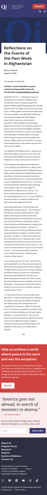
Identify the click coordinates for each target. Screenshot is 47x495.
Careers (28, 469)
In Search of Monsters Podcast (13, 471)
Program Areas (9, 446)
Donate (39, 6)
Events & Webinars (11, 456)
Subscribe (37, 430)
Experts (5, 452)
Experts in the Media (9, 469)
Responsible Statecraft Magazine (14, 474)
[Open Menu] (44, 11)
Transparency (6, 490)
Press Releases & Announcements (14, 466)
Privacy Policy (20, 490)
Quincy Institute (10, 70)
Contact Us (7, 459)
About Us (6, 443)
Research (6, 449)
